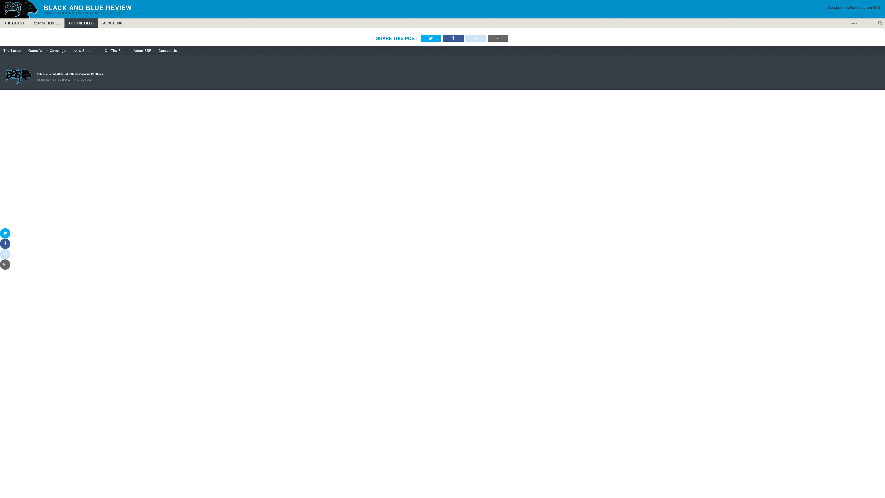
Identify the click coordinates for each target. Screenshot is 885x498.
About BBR (112, 23)
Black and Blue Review (19, 9)
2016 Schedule (47, 23)
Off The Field (81, 23)
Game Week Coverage (47, 50)
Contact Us (168, 50)
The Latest (14, 23)
